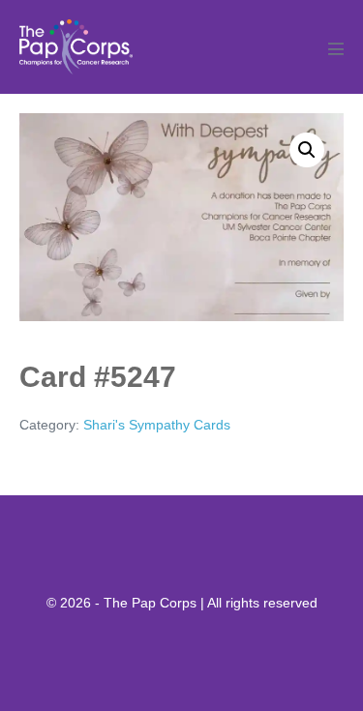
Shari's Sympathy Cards (156, 424)
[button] (306, 150)
